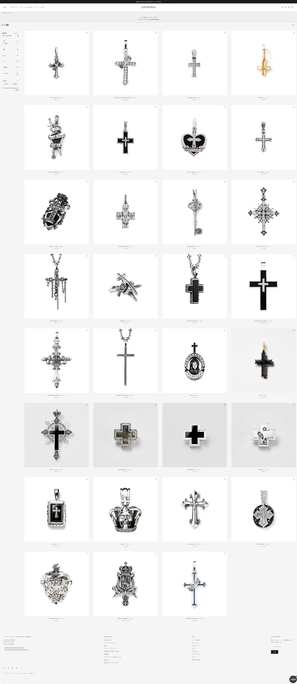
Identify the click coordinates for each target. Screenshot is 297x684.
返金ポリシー (107, 660)
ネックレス (195, 643)
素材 (4, 49)
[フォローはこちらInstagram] (12, 668)
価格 (4, 80)
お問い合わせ (107, 640)
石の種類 (5, 67)
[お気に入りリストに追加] (86, 32)
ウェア (194, 657)
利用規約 (106, 654)
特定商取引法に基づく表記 (111, 651)
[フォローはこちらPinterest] (16, 668)
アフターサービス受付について (112, 657)
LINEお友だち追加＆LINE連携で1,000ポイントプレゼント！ (148, 1)
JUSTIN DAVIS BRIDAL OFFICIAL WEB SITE (16, 650)
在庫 (4, 41)
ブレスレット (195, 646)
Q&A (105, 646)
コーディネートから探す (26, 7)
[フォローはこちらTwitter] (8, 668)
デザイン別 (5, 73)
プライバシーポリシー (110, 648)
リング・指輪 (195, 640)
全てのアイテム (14, 7)
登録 (274, 652)
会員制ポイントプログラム (111, 662)
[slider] (3, 88)
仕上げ (4, 55)
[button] (3, 681)
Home (3, 12)
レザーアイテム (196, 654)
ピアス (194, 648)
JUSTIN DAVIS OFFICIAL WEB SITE (14, 648)
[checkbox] (10, 43)
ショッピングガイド (109, 643)
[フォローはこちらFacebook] (4, 668)
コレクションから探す (39, 7)
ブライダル (195, 651)
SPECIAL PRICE (196, 660)
